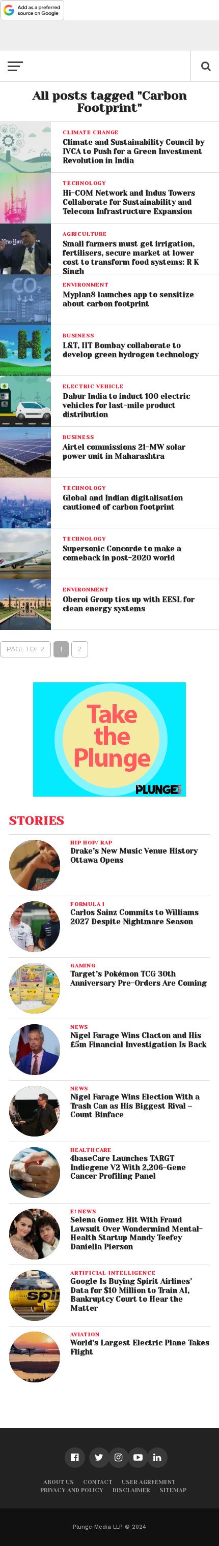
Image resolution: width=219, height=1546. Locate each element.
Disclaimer (131, 1490)
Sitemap (172, 1490)
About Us (58, 1482)
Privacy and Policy (71, 1490)
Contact (98, 1482)
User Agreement (149, 1482)
